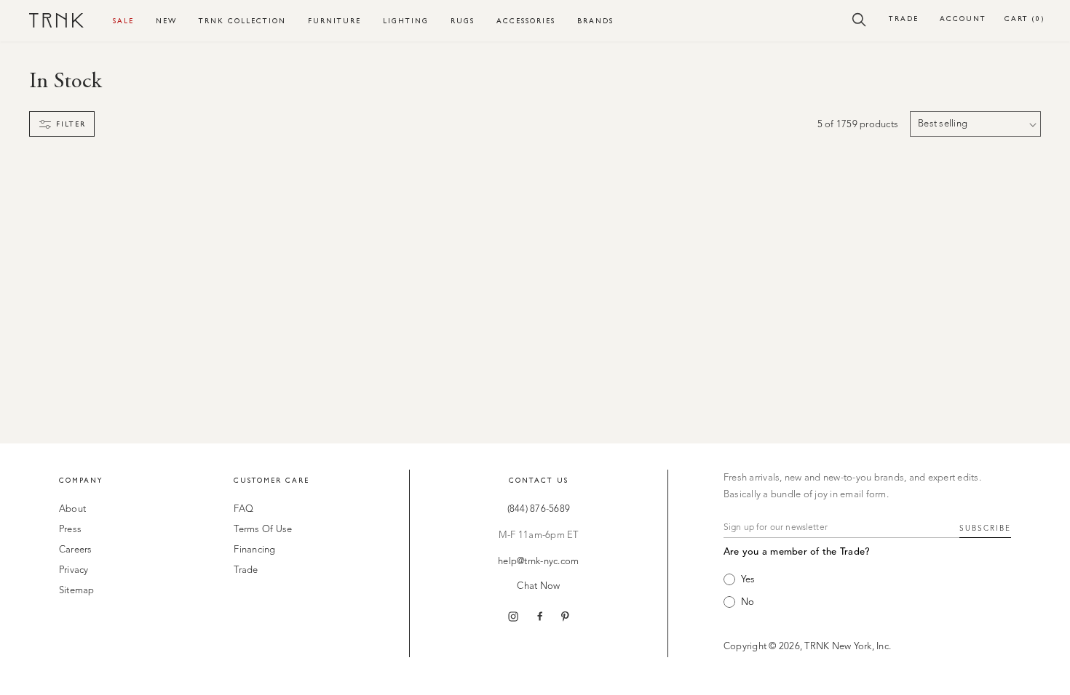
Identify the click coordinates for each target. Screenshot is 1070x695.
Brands (595, 21)
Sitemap (77, 590)
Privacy (74, 570)
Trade (904, 19)
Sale (123, 21)
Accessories (525, 21)
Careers (75, 550)
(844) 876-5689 (539, 509)
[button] (859, 18)
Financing (254, 550)
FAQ (243, 509)
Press (70, 529)
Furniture (334, 21)
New (166, 21)
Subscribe (985, 528)
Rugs (463, 21)
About (72, 509)
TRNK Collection (242, 21)
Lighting (406, 21)
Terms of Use (263, 529)
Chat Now (538, 586)
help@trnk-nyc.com (538, 561)
